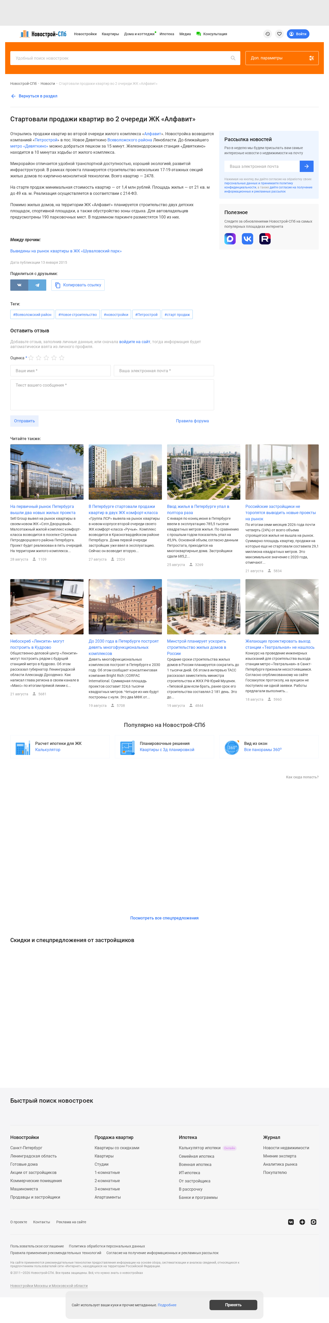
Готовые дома (24, 1164)
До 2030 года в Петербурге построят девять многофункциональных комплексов (124, 647)
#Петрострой (146, 315)
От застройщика (195, 1181)
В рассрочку (191, 1189)
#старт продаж (177, 315)
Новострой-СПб (23, 83)
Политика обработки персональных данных (107, 1246)
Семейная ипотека (196, 1156)
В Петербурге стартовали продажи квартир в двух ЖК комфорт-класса (123, 509)
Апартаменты (108, 1197)
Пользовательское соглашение (37, 1246)
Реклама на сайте (71, 1222)
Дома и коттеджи (139, 34)
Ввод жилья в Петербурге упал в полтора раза (198, 509)
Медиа (185, 34)
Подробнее (167, 1305)
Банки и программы (198, 1197)
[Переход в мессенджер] (313, 1222)
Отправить (24, 420)
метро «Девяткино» (29, 146)
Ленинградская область (33, 1156)
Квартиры (110, 34)
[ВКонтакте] (19, 285)
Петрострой (46, 140)
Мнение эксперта (279, 1156)
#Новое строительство (77, 315)
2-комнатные (107, 1180)
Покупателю (275, 1172)
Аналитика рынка (280, 1164)
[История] (267, 34)
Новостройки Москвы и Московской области (49, 1286)
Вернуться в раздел (37, 96)
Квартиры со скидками (117, 1147)
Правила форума (192, 420)
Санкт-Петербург (26, 1147)
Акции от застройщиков (33, 1172)
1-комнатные (107, 1172)
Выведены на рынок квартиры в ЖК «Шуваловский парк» (66, 251)
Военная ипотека (195, 1164)
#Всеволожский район (32, 315)
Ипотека (167, 34)
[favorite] (279, 34)
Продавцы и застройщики (35, 1197)
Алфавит (152, 133)
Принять (233, 1304)
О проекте (18, 1222)
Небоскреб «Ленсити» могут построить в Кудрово (37, 644)
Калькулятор (47, 749)
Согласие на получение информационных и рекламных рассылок (162, 1253)
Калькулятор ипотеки (207, 1147)
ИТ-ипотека (189, 1172)
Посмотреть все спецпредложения (164, 918)
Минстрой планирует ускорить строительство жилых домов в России (196, 647)
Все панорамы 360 (263, 749)
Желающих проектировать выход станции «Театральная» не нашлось (280, 644)
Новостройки (85, 34)
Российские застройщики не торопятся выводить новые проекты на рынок (280, 512)
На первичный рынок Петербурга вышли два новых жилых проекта (43, 509)
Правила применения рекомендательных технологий (55, 1253)
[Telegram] (37, 285)
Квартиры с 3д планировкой (167, 749)
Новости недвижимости (286, 1147)
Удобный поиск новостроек (42, 58)
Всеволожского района (129, 140)
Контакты (41, 1222)
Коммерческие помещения (36, 1180)
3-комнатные (107, 1189)
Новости (48, 83)
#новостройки (116, 315)
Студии (101, 1164)
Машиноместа (24, 1189)
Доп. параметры (266, 58)
